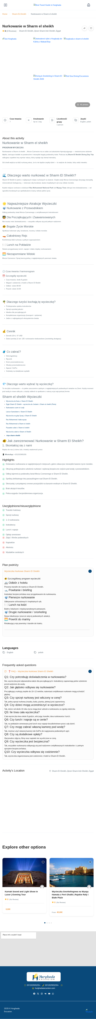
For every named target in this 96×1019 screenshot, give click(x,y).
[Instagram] (41, 993)
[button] (88, 5)
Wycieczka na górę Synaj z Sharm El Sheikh (21, 416)
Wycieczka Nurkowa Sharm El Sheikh (22, 571)
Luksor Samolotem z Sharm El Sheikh (19, 412)
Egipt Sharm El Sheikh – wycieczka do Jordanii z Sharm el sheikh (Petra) (31, 404)
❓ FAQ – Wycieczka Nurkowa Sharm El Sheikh (30, 671)
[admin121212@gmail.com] (42, 887)
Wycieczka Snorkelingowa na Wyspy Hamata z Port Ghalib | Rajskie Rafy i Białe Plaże (70, 894)
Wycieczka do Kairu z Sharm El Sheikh (19, 401)
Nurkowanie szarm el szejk (15, 408)
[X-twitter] (38, 993)
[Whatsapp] (53, 993)
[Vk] (45, 993)
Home (4, 14)
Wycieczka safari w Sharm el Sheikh (18, 432)
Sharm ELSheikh (19, 14)
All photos (84, 105)
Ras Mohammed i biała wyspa (16, 420)
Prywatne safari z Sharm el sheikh (17, 428)
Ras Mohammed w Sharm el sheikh (18, 424)
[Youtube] (49, 993)
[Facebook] (34, 993)
